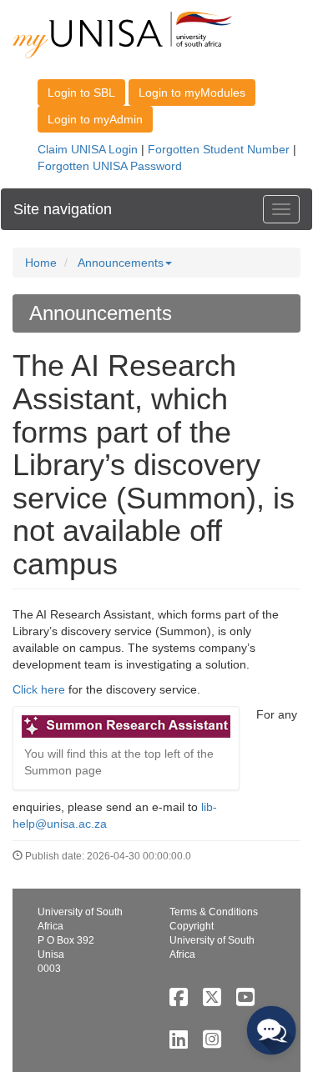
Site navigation (62, 209)
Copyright (191, 926)
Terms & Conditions (213, 912)
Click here (39, 689)
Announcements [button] (121, 262)
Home (41, 262)
